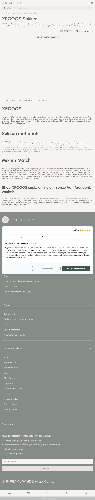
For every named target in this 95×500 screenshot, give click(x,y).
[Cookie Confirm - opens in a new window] (81, 230)
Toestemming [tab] (17, 237)
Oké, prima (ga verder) (76, 268)
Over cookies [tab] (47, 237)
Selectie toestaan (46, 268)
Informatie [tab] (78, 237)
